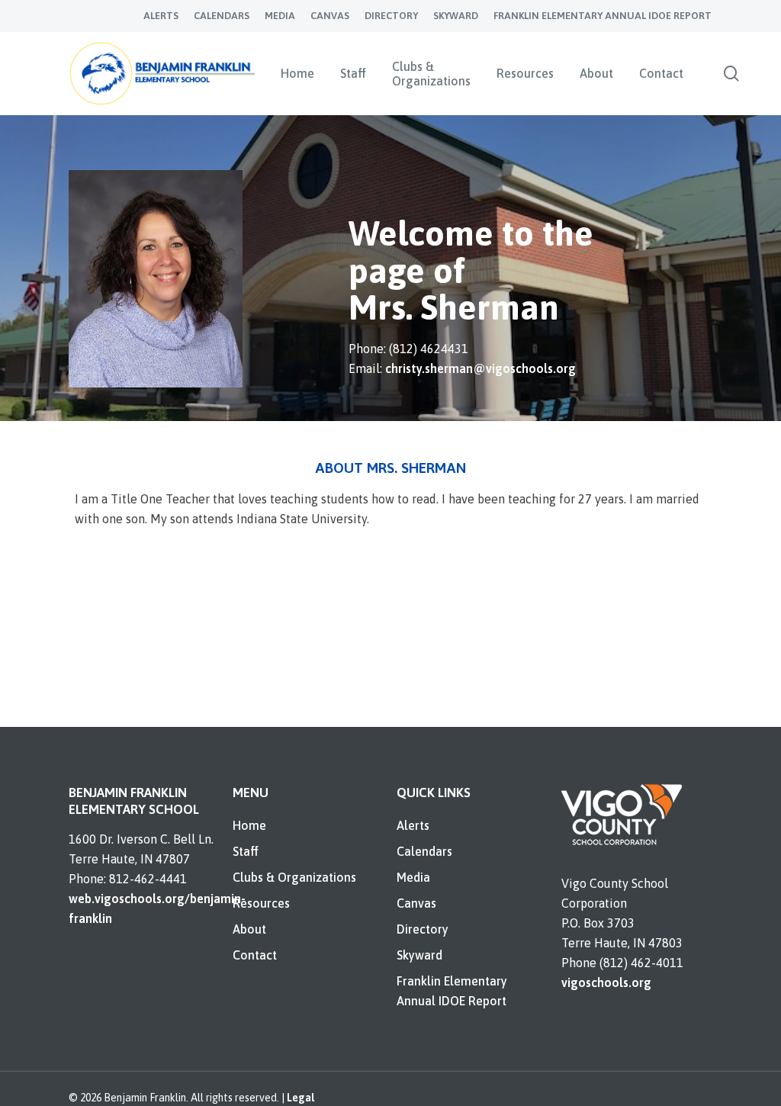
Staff (246, 851)
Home (249, 825)
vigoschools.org (606, 982)
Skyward (419, 955)
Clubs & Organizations (294, 877)
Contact (255, 955)
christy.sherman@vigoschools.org (480, 368)
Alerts (413, 825)
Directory (422, 929)
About (249, 929)
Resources (261, 903)
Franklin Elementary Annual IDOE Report (452, 991)
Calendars (424, 851)
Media (413, 877)
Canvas (416, 903)
